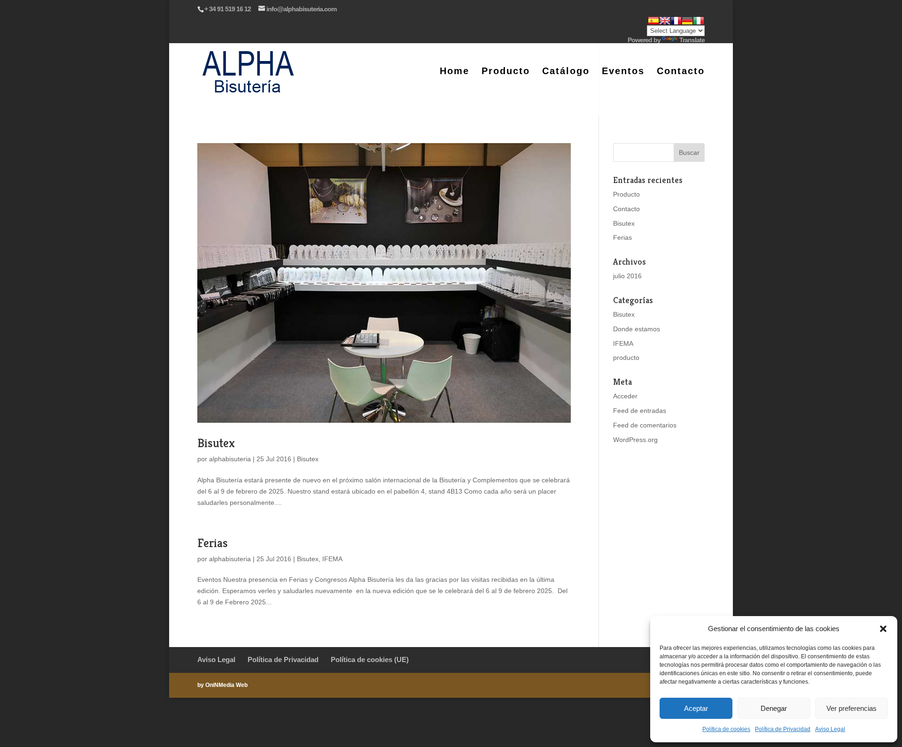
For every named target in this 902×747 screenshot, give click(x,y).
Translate (692, 40)
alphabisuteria (230, 459)
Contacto (681, 72)
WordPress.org (635, 439)
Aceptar (696, 708)
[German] (687, 20)
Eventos (623, 72)
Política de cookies (726, 729)
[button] (883, 628)
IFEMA (332, 559)
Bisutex (216, 442)
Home (454, 72)
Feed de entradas (639, 410)
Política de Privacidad (782, 729)
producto (626, 357)
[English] (665, 20)
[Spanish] (653, 20)
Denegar (774, 708)
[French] (676, 20)
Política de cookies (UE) (370, 659)
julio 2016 (627, 276)
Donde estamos (636, 329)
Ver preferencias (851, 708)
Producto (506, 72)
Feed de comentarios (644, 425)
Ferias (212, 542)
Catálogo (566, 72)
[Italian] (698, 20)
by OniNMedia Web (222, 685)
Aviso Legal (830, 729)
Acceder (625, 396)
